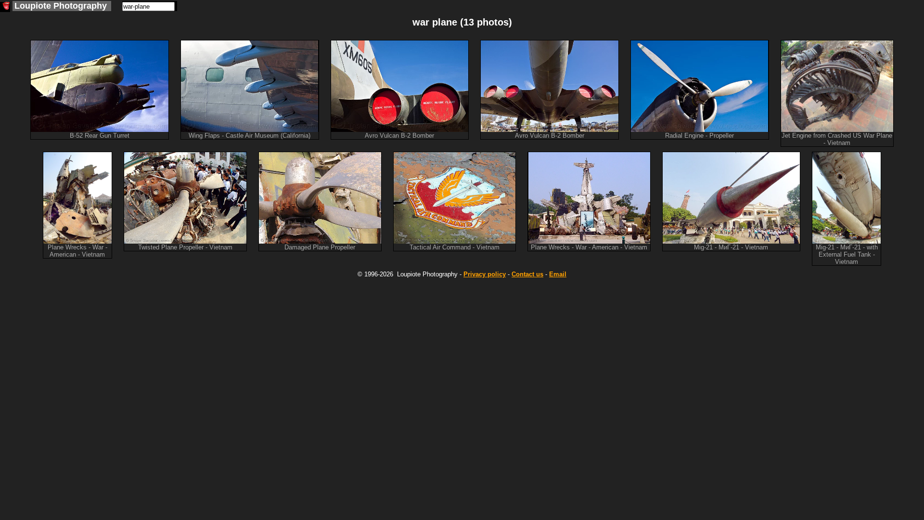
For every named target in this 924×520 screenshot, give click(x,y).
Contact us (527, 274)
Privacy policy (484, 274)
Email (557, 274)
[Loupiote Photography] (5, 7)
